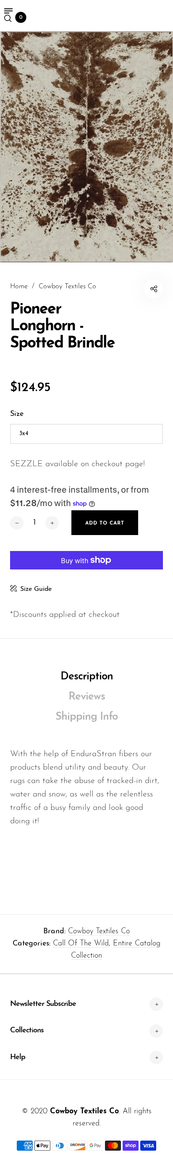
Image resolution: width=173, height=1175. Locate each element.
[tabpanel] (86, 147)
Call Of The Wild (81, 944)
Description (86, 676)
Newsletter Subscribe (43, 1004)
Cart (21, 17)
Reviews (86, 696)
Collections (27, 1030)
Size (17, 414)
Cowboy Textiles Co (99, 931)
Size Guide (36, 589)
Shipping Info (86, 717)
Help (17, 1057)
